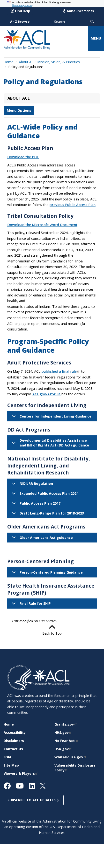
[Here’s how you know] (52, 3)
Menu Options (19, 110)
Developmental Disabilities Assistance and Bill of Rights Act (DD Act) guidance (54, 442)
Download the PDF (23, 156)
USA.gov (61, 749)
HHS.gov (61, 732)
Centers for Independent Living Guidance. (56, 416)
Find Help (22, 11)
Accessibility (15, 732)
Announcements (80, 11)
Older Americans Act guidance (46, 537)
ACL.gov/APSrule (46, 393)
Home (8, 62)
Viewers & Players (19, 773)
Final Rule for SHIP (35, 603)
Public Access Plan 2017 (40, 503)
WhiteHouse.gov (68, 757)
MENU (96, 38)
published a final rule (59, 371)
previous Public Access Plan (72, 204)
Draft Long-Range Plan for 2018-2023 (52, 513)
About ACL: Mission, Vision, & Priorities (49, 62)
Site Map (11, 765)
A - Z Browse (20, 22)
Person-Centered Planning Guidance (51, 572)
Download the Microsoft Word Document (42, 224)
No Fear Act (65, 740)
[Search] (92, 22)
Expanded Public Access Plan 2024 (49, 493)
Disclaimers (14, 740)
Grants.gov (64, 724)
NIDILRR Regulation (36, 483)
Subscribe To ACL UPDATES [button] (32, 800)
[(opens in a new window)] (20, 677)
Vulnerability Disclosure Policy (75, 767)
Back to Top (52, 633)
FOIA (7, 757)
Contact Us (13, 749)
